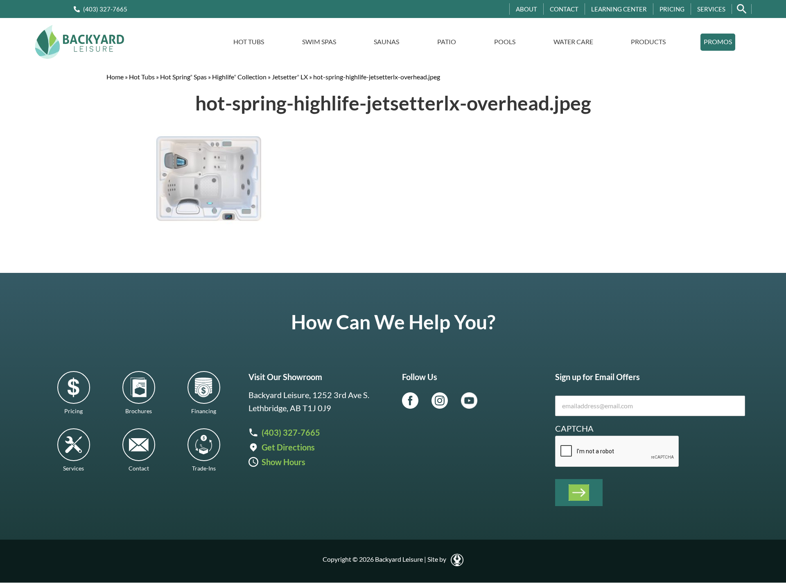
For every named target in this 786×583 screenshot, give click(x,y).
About (526, 9)
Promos (718, 41)
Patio (446, 41)
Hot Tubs (248, 41)
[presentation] (617, 452)
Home (115, 77)
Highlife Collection (239, 77)
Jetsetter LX (290, 77)
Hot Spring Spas (183, 77)
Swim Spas (319, 41)
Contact (564, 9)
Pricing (672, 9)
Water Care (573, 41)
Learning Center (619, 9)
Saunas (386, 41)
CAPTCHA (574, 428)
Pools (504, 41)
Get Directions (288, 447)
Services (711, 9)
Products (648, 41)
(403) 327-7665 (105, 9)
